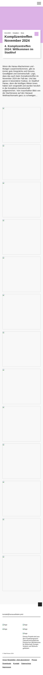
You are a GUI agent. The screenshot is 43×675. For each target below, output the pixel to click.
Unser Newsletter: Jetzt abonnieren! (16, 660)
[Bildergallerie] (21, 349)
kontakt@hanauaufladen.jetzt (12, 614)
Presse (34, 660)
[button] (40, 604)
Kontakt (16, 663)
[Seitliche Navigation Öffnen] (39, 3)
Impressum (6, 667)
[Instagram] (36, 611)
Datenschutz (26, 663)
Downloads (6, 663)
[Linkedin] (39, 611)
